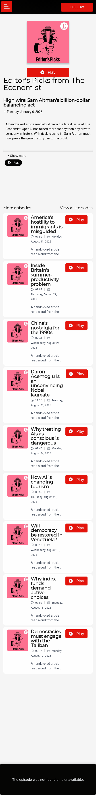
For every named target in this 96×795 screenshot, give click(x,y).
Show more (18, 155)
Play (52, 72)
